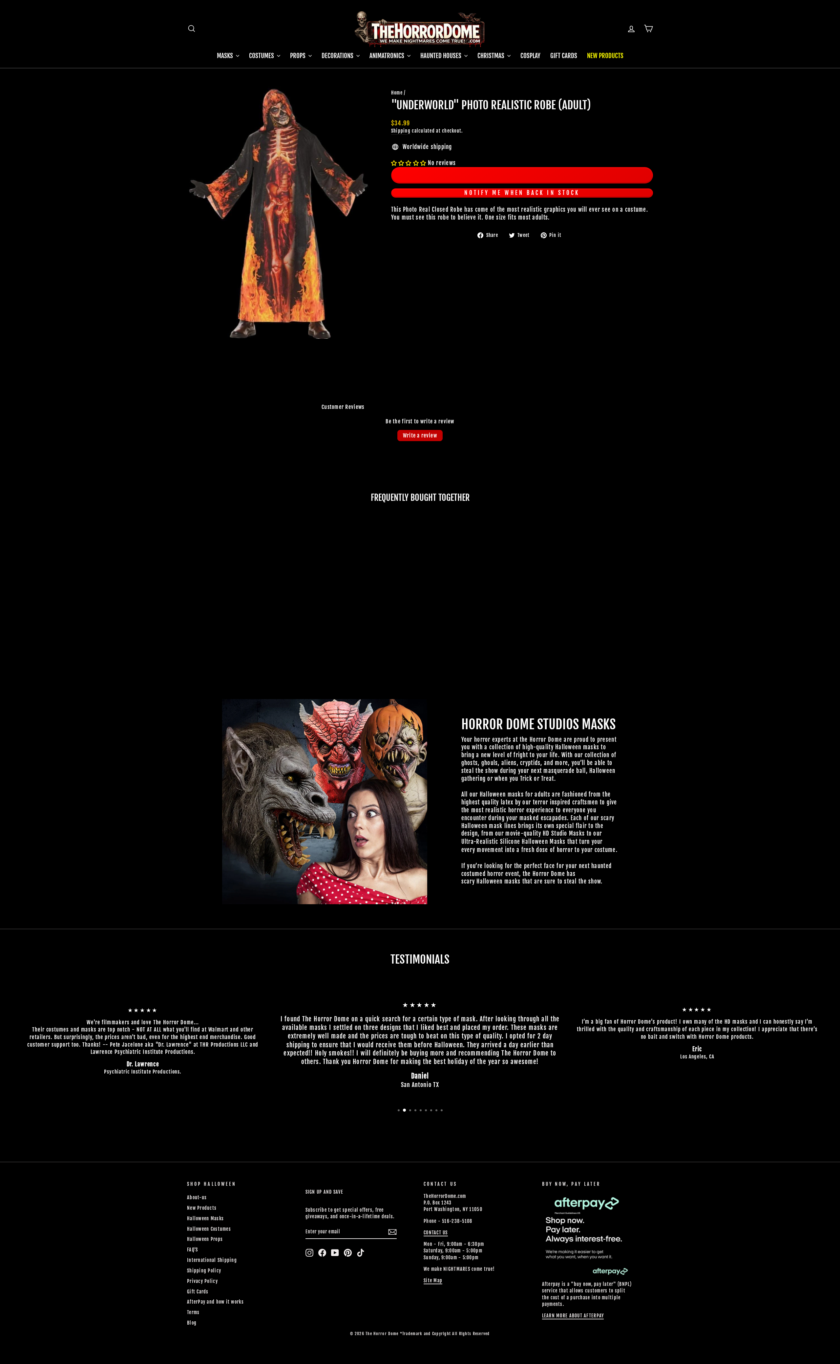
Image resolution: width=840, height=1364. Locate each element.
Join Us (595, 704)
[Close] (620, 585)
